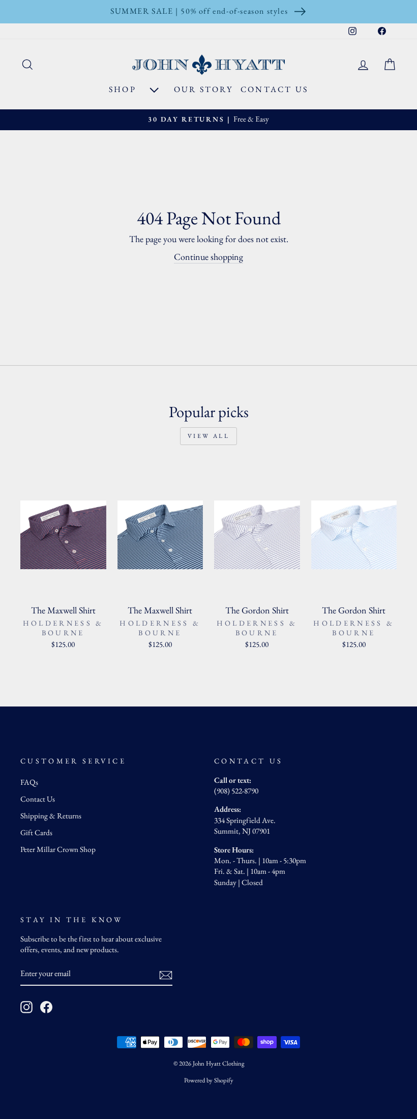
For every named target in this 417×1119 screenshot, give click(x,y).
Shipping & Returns (50, 816)
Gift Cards (36, 833)
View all (209, 436)
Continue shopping (208, 256)
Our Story (203, 89)
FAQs (29, 782)
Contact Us (274, 89)
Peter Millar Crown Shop (58, 849)
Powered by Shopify (208, 1080)
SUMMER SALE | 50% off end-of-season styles (199, 11)
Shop (124, 89)
